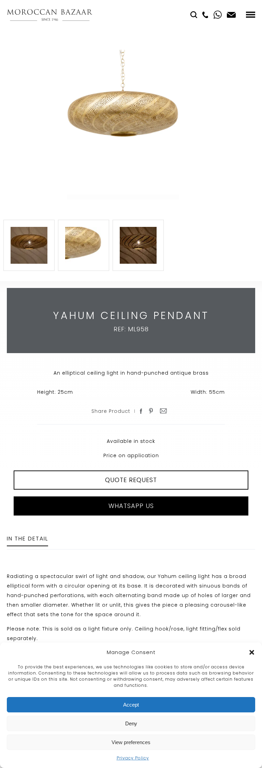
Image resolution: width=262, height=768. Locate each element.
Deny (131, 723)
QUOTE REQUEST (131, 480)
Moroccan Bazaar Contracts (49, 15)
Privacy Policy (133, 758)
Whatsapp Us (131, 506)
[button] (251, 652)
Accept (131, 705)
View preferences (131, 742)
